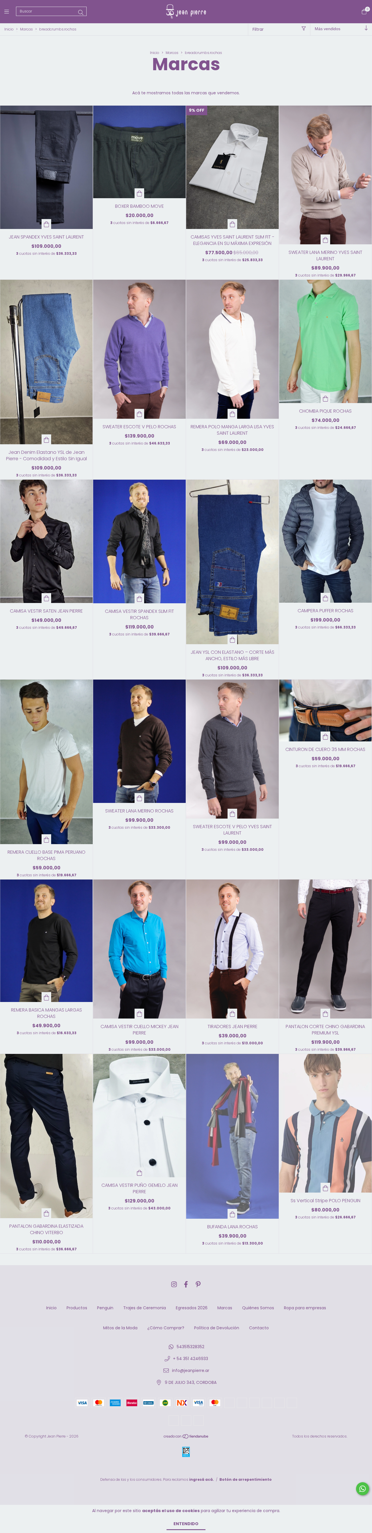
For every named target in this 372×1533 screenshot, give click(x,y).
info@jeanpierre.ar (190, 1370)
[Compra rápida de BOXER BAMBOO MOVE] (139, 193)
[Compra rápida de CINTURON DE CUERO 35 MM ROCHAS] (325, 736)
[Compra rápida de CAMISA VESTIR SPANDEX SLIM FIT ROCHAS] (139, 598)
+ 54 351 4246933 (190, 1359)
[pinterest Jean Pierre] (198, 1284)
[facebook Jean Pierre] (186, 1284)
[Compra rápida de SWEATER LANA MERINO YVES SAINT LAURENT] (325, 239)
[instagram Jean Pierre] (174, 1284)
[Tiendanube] (186, 1437)
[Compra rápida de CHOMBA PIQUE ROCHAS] (325, 398)
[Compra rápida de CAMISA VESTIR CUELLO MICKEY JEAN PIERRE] (139, 1014)
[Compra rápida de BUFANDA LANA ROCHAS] (232, 1214)
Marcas (26, 29)
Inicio (9, 29)
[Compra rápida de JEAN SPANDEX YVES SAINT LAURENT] (46, 224)
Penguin (105, 1308)
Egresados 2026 (192, 1308)
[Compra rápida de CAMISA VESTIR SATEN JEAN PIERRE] (46, 598)
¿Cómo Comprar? (165, 1328)
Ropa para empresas (305, 1308)
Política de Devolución (216, 1328)
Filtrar (258, 29)
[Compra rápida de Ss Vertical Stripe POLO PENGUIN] (325, 1188)
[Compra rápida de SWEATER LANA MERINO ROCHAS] (139, 798)
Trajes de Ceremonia (144, 1308)
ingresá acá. (201, 1484)
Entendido (186, 1524)
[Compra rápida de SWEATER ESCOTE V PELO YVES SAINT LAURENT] (232, 814)
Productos (77, 1308)
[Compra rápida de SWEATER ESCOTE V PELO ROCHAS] (139, 414)
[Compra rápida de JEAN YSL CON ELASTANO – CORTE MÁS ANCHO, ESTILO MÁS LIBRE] (232, 639)
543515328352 (190, 1347)
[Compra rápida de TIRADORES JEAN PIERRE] (232, 1014)
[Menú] (10, 11)
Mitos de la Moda (120, 1328)
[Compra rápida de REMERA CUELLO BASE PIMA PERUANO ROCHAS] (46, 839)
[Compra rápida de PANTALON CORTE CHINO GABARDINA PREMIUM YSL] (325, 1014)
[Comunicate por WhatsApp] (362, 1488)
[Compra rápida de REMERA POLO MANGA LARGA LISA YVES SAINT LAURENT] (232, 414)
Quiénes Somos (258, 1308)
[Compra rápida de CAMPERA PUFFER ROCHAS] (325, 598)
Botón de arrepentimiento (245, 1484)
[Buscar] (80, 12)
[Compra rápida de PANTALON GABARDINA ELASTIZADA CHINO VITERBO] (46, 1213)
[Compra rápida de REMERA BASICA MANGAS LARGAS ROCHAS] (46, 997)
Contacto (259, 1328)
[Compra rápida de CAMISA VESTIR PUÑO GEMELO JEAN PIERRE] (139, 1172)
